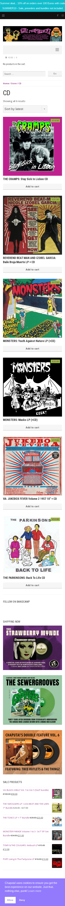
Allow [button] (10, 900)
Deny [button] (22, 900)
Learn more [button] (34, 891)
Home (6, 83)
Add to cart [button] (32, 186)
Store (14, 83)
